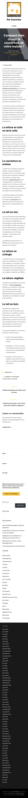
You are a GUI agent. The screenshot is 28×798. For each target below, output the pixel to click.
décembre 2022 (6, 736)
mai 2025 (4, 666)
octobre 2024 (5, 683)
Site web (4, 473)
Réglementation (7, 612)
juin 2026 (4, 634)
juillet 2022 (5, 748)
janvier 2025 (5, 675)
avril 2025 (4, 668)
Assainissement (6, 562)
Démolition (5, 576)
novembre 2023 (6, 709)
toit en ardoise (15, 377)
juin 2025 (4, 663)
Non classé (15, 51)
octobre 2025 (5, 654)
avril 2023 (4, 726)
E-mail (4, 464)
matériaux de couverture (9, 88)
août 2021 (4, 775)
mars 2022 (5, 758)
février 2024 (5, 702)
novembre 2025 (6, 651)
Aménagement (6, 559)
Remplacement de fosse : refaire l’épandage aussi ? (11, 542)
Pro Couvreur (14, 20)
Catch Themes (20, 795)
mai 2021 (4, 782)
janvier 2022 (5, 763)
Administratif (6, 556)
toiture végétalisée (15, 285)
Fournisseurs (6, 591)
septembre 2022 (6, 743)
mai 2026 (4, 637)
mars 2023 (5, 729)
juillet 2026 (5, 632)
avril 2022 (4, 755)
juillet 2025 (5, 661)
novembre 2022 (6, 739)
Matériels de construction (9, 597)
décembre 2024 (6, 678)
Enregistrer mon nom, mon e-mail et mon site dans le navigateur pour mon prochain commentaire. (13, 486)
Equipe (4, 588)
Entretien (5, 585)
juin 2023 (4, 722)
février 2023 (5, 731)
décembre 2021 (6, 765)
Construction (8, 372)
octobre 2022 (5, 741)
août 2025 (5, 658)
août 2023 (5, 717)
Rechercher (5, 502)
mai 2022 (4, 753)
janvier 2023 (5, 734)
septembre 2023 (6, 714)
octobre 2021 (5, 770)
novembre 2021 (6, 768)
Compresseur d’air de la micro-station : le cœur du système (13, 532)
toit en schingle (6, 379)
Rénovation (5, 615)
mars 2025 (5, 671)
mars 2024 (5, 700)
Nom (4, 454)
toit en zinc (14, 379)
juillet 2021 (5, 777)
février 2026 (5, 644)
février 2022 (5, 760)
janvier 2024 (5, 705)
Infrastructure (6, 594)
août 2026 (5, 629)
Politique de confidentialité (16, 793)
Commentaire (6, 427)
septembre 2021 (6, 772)
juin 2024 (4, 692)
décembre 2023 (6, 707)
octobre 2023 (5, 712)
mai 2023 (4, 724)
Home (9, 51)
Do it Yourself (6, 579)
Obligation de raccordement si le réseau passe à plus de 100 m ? (12, 537)
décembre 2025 (6, 649)
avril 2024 (5, 697)
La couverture (14, 199)
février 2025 (5, 673)
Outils (4, 606)
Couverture (5, 573)
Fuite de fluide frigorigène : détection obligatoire (13, 526)
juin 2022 (4, 751)
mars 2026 (5, 641)
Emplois (4, 582)
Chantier (4, 565)
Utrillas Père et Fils (14, 180)
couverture (7, 377)
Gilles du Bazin (8, 65)
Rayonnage (5, 609)
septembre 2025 (6, 656)
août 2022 (5, 746)
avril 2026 (4, 639)
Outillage (5, 603)
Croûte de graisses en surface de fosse (13, 546)
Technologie (6, 618)
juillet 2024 (5, 690)
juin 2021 (4, 780)
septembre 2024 (6, 685)
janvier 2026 (5, 646)
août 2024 (5, 688)
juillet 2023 (5, 719)
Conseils (4, 568)
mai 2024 (4, 695)
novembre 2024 (6, 680)
